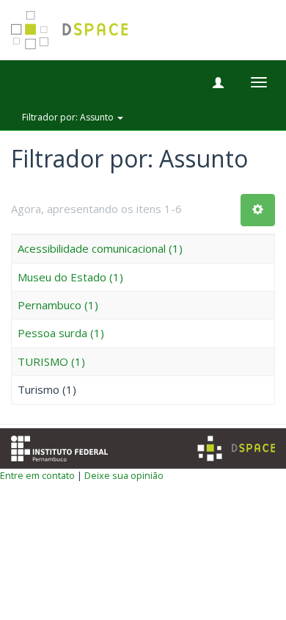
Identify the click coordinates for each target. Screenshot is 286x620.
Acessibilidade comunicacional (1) (100, 248)
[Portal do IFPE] (59, 446)
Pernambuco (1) (58, 305)
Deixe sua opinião (124, 475)
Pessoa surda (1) (61, 332)
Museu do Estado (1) (70, 277)
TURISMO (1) (51, 361)
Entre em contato (37, 475)
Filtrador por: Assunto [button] (69, 117)
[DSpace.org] (236, 448)
